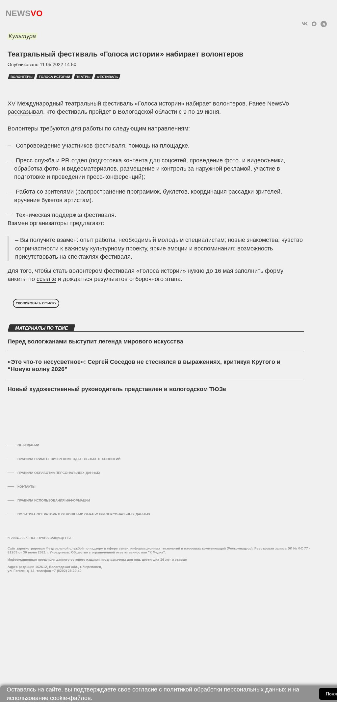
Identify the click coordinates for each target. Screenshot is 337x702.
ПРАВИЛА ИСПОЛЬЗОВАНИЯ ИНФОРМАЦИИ (53, 500)
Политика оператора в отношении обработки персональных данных (83, 514)
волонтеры (22, 77)
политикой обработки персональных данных (225, 689)
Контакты (26, 486)
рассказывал (25, 111)
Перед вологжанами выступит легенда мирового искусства (95, 341)
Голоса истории (54, 77)
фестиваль (107, 77)
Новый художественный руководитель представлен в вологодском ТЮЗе (117, 389)
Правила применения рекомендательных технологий (68, 459)
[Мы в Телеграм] (324, 24)
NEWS (24, 12)
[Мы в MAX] (314, 24)
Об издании (28, 445)
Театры (83, 77)
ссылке (46, 279)
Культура (22, 36)
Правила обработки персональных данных (58, 473)
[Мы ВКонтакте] (304, 24)
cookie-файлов (70, 698)
